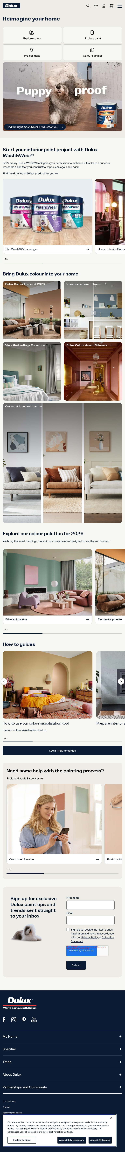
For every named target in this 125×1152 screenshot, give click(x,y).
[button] (35, 127)
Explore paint (93, 38)
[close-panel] (120, 6)
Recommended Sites (12, 1112)
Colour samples (93, 55)
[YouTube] (34, 1019)
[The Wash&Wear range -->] (47, 212)
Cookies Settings (21, 1140)
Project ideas (32, 55)
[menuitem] (10, 1036)
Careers (6, 1107)
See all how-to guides (62, 750)
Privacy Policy (90, 937)
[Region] (96, 5)
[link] (47, 685)
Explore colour (32, 38)
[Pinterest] (24, 1019)
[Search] (88, 5)
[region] (60, 1130)
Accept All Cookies (100, 1140)
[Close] (111, 1117)
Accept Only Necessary (71, 1140)
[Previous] (4, 681)
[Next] (121, 681)
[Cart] (112, 5)
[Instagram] (13, 1019)
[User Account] (104, 5)
